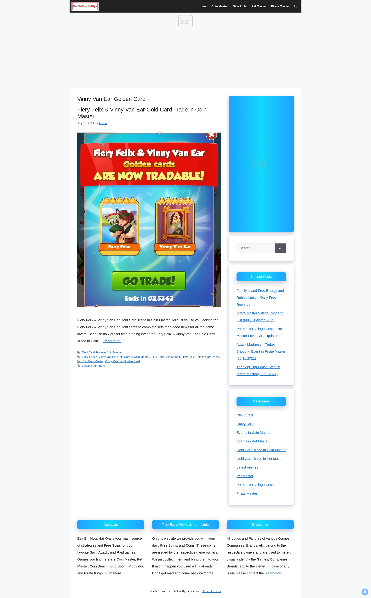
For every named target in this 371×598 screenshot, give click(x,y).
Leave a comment (93, 365)
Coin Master (219, 6)
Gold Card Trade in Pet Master (260, 459)
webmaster (273, 573)
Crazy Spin (245, 424)
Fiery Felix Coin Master (165, 356)
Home (202, 6)
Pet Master (259, 6)
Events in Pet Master (253, 441)
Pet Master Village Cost (255, 485)
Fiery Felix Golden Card (196, 356)
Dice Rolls (240, 6)
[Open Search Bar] (296, 6)
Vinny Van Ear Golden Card (122, 361)
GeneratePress (211, 591)
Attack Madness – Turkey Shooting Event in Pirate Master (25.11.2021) (261, 351)
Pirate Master (280, 6)
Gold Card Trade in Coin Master (102, 352)
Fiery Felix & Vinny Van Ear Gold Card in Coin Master (115, 356)
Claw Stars (245, 415)
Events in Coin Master (254, 433)
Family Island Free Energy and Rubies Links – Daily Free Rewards (260, 297)
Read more (112, 341)
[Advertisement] (185, 59)
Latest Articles (247, 467)
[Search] (280, 248)
